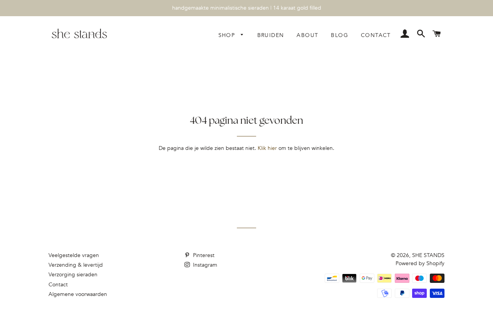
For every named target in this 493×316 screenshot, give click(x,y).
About (307, 35)
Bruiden (270, 35)
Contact (376, 35)
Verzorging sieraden (73, 274)
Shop (227, 35)
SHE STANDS (428, 255)
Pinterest (203, 255)
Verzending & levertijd (76, 265)
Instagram (204, 265)
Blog (339, 35)
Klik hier (267, 148)
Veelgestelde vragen (74, 255)
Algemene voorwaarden (78, 294)
